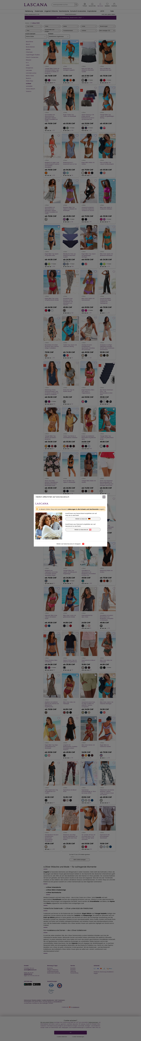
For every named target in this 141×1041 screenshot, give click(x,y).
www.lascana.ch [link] (69, 544)
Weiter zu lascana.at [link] (81, 529)
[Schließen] (104, 497)
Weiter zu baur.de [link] (81, 519)
